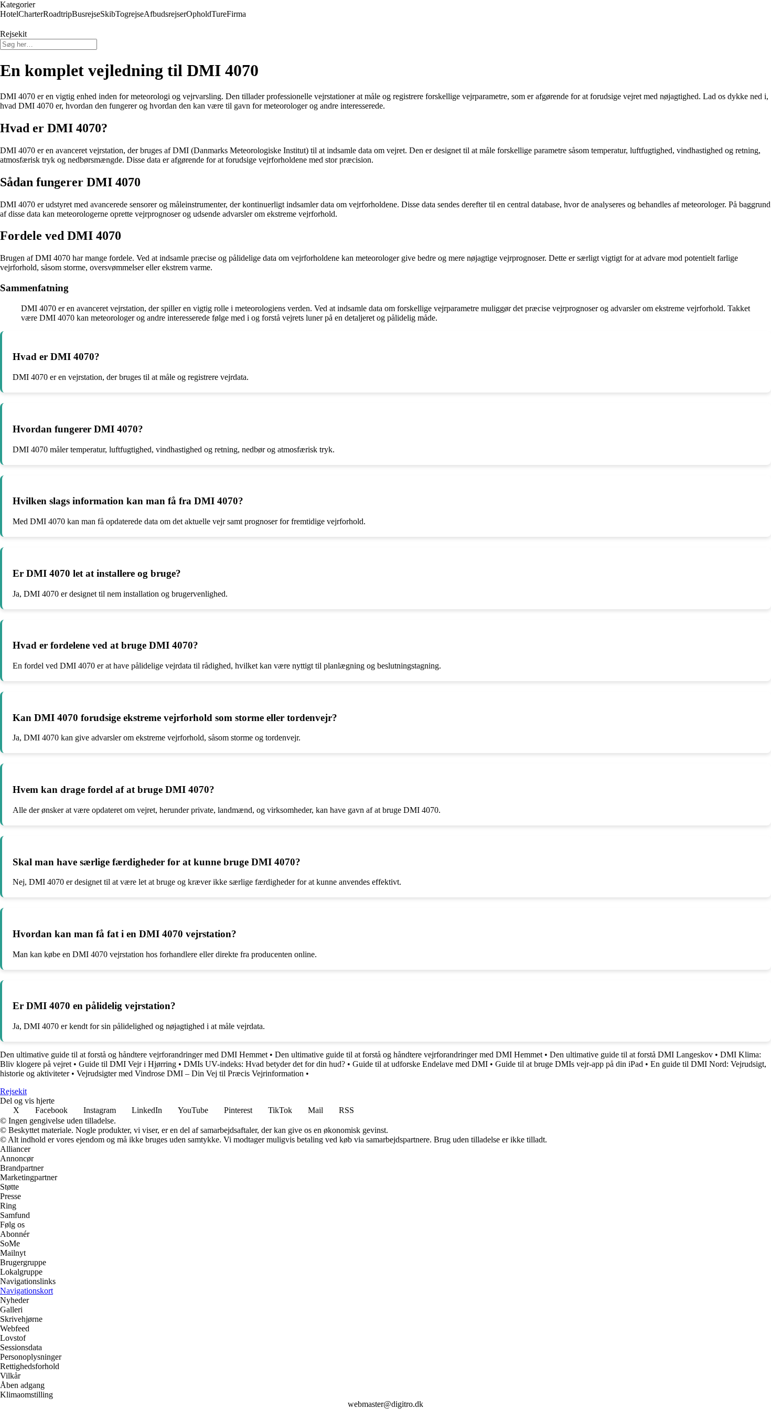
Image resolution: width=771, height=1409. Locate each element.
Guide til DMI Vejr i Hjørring (127, 1064)
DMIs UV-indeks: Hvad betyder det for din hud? (264, 1064)
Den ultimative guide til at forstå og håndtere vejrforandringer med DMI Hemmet (133, 1054)
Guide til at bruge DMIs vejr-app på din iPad (569, 1064)
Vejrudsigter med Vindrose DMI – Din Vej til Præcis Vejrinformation (190, 1073)
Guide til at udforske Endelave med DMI (420, 1064)
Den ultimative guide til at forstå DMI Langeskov (631, 1054)
